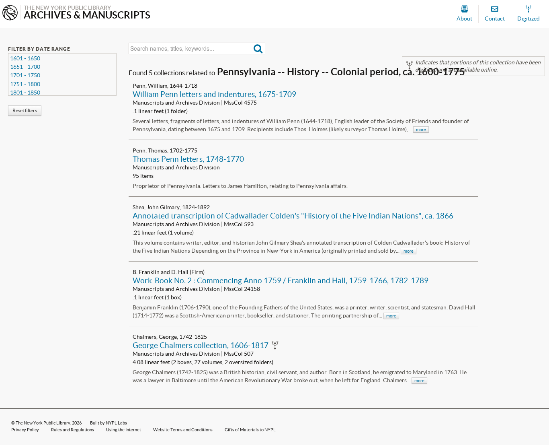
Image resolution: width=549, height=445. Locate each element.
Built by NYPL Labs (108, 422)
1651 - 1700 (25, 67)
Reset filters (24, 110)
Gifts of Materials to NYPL (250, 429)
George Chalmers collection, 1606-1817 (200, 345)
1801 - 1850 (25, 92)
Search (258, 48)
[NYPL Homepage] (10, 13)
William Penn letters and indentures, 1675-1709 (214, 94)
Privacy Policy (25, 429)
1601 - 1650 (25, 58)
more (421, 129)
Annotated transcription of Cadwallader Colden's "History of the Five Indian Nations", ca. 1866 (293, 215)
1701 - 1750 (25, 75)
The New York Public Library (43, 422)
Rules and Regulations (72, 429)
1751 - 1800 (25, 84)
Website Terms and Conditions (183, 429)
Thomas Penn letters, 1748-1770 (188, 159)
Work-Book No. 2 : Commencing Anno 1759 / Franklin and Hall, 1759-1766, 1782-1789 (280, 280)
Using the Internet (123, 429)
